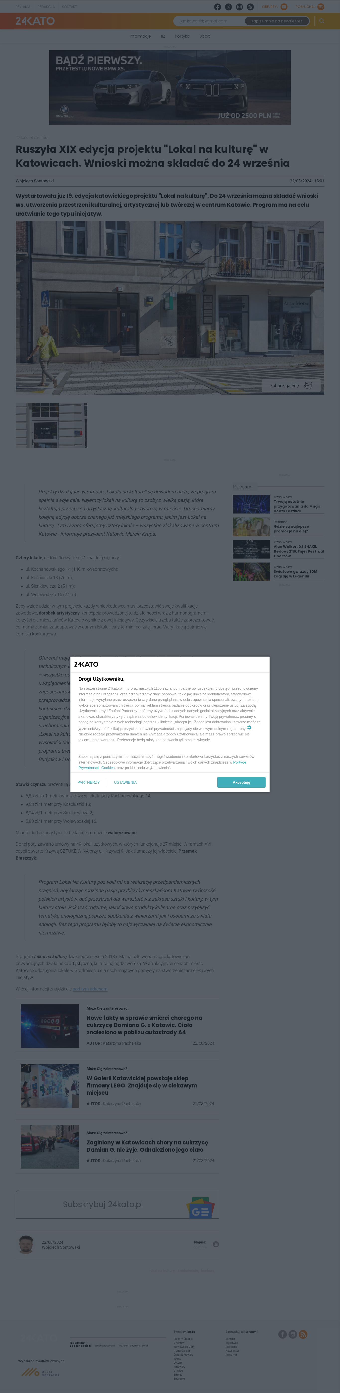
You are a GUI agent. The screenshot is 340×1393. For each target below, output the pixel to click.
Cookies (108, 768)
